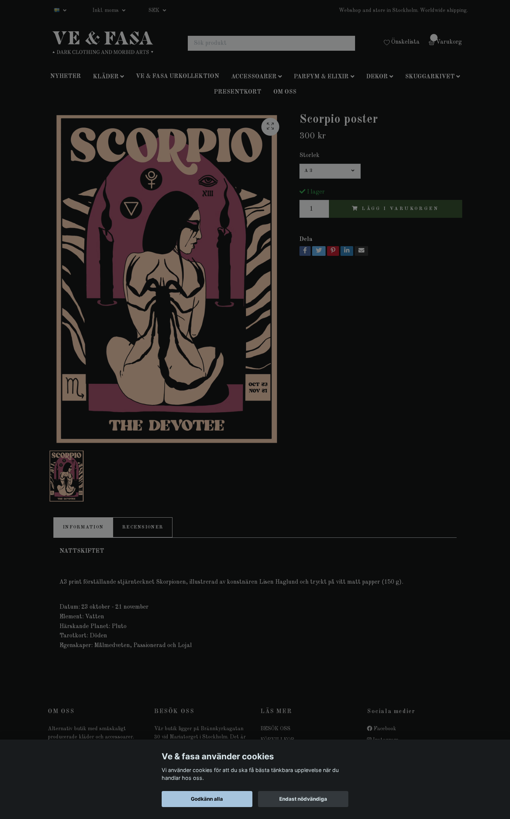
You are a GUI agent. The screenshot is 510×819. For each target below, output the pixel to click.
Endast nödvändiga (303, 799)
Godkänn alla (207, 799)
